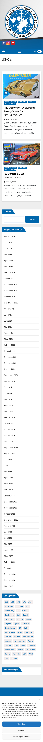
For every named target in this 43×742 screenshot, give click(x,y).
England (8, 624)
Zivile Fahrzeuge (10, 103)
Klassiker (32, 101)
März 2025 (8, 339)
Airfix (27, 606)
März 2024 (8, 411)
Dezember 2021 (11, 574)
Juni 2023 (8, 466)
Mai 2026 (8, 255)
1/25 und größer (10, 101)
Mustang (8, 641)
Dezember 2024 (11, 357)
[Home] (3, 51)
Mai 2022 (8, 544)
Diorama (20, 619)
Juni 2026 (8, 249)
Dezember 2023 (11, 429)
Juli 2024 (8, 387)
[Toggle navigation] (20, 51)
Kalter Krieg (28, 632)
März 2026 (8, 267)
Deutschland (9, 619)
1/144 (30, 602)
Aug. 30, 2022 (11, 119)
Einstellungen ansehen (21, 737)
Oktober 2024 (9, 369)
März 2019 (8, 586)
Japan (19, 632)
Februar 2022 (9, 562)
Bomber (25, 611)
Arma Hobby (9, 611)
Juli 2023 (8, 460)
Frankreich (26, 624)
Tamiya (7, 654)
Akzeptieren (21, 724)
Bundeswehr (9, 615)
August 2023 (9, 454)
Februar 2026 (9, 273)
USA (24, 654)
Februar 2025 (9, 345)
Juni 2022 (8, 538)
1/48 (18, 602)
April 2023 (8, 478)
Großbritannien (10, 628)
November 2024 (11, 363)
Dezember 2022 (11, 502)
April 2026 (8, 261)
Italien (26, 628)
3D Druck (19, 606)
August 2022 (9, 526)
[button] (39, 699)
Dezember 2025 (11, 285)
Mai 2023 (8, 472)
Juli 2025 (8, 315)
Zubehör (14, 658)
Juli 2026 (8, 243)
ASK (18, 611)
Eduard (28, 619)
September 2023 (11, 448)
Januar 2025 (9, 351)
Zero (6, 658)
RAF (16, 645)
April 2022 (8, 550)
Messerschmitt (28, 637)
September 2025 (11, 303)
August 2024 (9, 381)
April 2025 (8, 333)
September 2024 (11, 375)
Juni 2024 (8, 393)
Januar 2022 (9, 568)
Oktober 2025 (9, 297)
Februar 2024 (9, 417)
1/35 (12, 602)
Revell (23, 645)
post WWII (8, 645)
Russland (31, 645)
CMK (18, 615)
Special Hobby (10, 650)
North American (19, 641)
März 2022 (8, 556)
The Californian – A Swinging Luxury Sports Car (19, 111)
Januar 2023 (9, 496)
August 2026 (9, 236)
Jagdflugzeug (10, 632)
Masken (17, 637)
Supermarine (30, 650)
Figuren (16, 624)
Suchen (7, 212)
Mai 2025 (8, 327)
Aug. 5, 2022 (11, 182)
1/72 (24, 602)
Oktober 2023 (9, 442)
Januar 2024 (9, 423)
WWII (31, 654)
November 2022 (11, 508)
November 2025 (11, 291)
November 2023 (11, 435)
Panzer (30, 641)
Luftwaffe (8, 637)
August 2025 (9, 309)
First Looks (22, 101)
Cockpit (25, 615)
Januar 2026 (9, 279)
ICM (20, 628)
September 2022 (11, 520)
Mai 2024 (8, 399)
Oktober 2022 (9, 514)
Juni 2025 (8, 321)
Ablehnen (21, 730)
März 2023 (8, 484)
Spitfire (20, 650)
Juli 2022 (8, 532)
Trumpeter (16, 654)
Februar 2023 (9, 490)
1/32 (6, 602)
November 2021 (11, 580)
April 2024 (8, 405)
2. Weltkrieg (9, 606)
